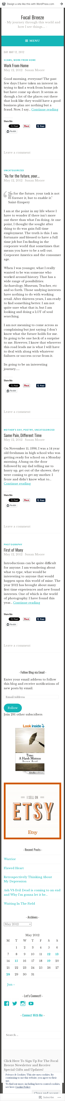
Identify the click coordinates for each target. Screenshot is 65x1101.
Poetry (28, 429)
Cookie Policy (23, 1087)
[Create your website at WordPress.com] (32, 4)
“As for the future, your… (22, 176)
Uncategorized (14, 170)
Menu (34, 40)
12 (48, 954)
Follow (13, 708)
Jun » (11, 984)
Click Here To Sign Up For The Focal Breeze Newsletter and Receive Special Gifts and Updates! (31, 1065)
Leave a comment (17, 152)
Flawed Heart (14, 868)
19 (48, 961)
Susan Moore (35, 70)
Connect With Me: (32, 1015)
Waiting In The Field (19, 903)
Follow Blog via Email (33, 672)
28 (8, 974)
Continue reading (44, 109)
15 (16, 961)
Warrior (10, 859)
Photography (13, 544)
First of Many (13, 550)
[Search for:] (32, 1035)
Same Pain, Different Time (23, 435)
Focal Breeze (32, 17)
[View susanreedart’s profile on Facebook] (7, 1003)
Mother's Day (13, 429)
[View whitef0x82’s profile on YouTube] (31, 1003)
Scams (8, 60)
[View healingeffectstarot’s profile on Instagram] (23, 1003)
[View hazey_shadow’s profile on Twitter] (15, 1003)
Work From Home (25, 60)
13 (57, 954)
